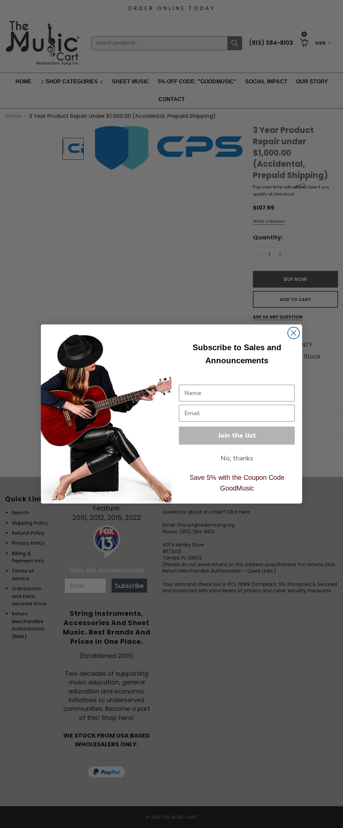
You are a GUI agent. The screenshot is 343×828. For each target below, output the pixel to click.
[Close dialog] (293, 333)
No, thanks (236, 458)
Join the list (237, 435)
